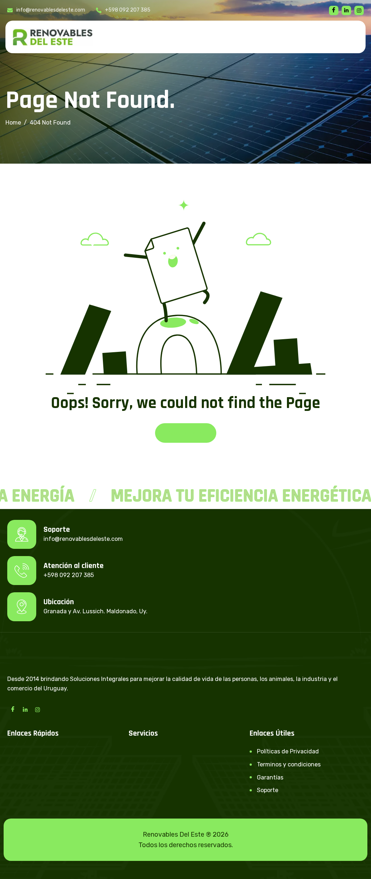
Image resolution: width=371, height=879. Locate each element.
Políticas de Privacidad (288, 751)
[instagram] (359, 10)
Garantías (270, 777)
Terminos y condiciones (289, 764)
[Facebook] (333, 10)
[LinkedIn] (25, 709)
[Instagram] (37, 709)
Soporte (267, 790)
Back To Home (186, 432)
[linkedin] (346, 10)
